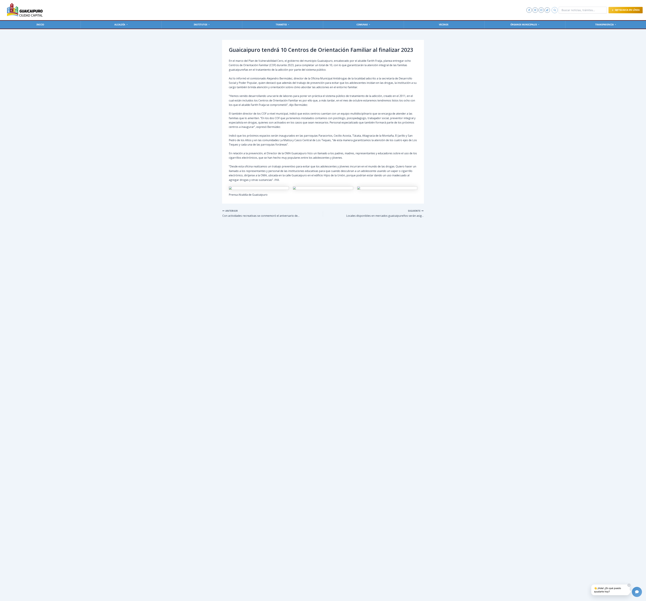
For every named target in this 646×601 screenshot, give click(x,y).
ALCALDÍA (121, 24)
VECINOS (443, 24)
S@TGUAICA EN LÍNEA (627, 9)
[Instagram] (535, 10)
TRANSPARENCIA (605, 24)
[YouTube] (541, 10)
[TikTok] (547, 10)
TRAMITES (282, 24)
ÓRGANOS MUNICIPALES (525, 24)
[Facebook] (529, 10)
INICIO (40, 24)
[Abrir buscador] (555, 10)
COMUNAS (363, 24)
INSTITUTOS (202, 24)
